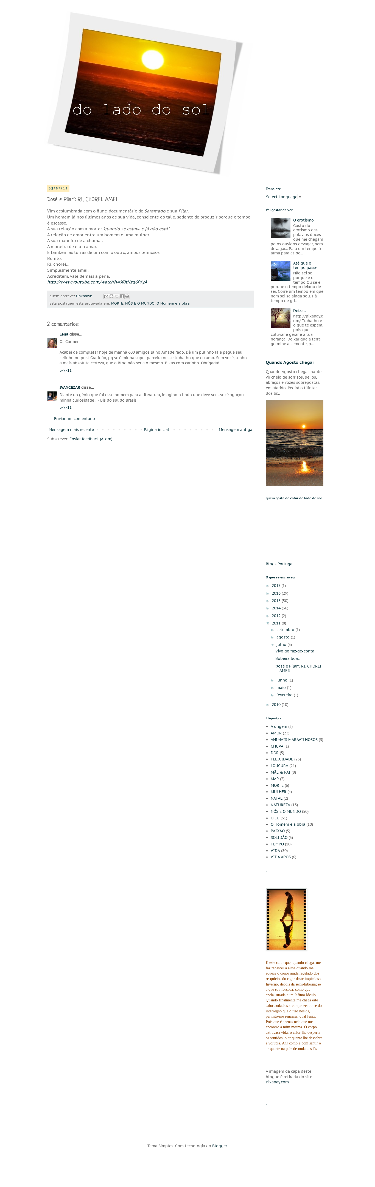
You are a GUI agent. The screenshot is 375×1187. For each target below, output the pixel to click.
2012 (277, 615)
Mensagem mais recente (71, 429)
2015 (277, 600)
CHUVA (277, 746)
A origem (279, 726)
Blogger (219, 1145)
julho (281, 644)
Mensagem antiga (235, 429)
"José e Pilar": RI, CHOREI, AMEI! (298, 668)
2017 (276, 585)
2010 (277, 704)
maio (281, 687)
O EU (275, 818)
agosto (283, 637)
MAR (275, 778)
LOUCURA (279, 765)
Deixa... (299, 310)
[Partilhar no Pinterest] (127, 296)
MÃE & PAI (280, 772)
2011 (277, 623)
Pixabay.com (277, 1082)
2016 (277, 593)
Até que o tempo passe (305, 265)
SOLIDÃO (279, 837)
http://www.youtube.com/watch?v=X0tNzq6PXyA (97, 282)
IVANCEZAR (70, 387)
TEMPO (277, 844)
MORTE (117, 303)
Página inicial (156, 429)
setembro (285, 629)
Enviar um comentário (74, 418)
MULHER (278, 791)
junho (282, 680)
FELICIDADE (282, 759)
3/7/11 (66, 370)
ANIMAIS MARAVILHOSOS (294, 739)
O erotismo (303, 220)
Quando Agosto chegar (290, 362)
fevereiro (285, 694)
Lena (64, 334)
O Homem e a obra (173, 303)
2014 (277, 608)
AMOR (276, 733)
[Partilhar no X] (116, 296)
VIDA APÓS (281, 856)
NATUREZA (280, 804)
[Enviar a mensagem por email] (106, 296)
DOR (275, 752)
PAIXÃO (278, 830)
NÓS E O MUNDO (140, 303)
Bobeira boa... (287, 658)
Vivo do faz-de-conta (294, 651)
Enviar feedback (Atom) (90, 438)
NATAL (276, 798)
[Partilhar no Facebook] (122, 296)
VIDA (275, 850)
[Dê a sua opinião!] (111, 296)
